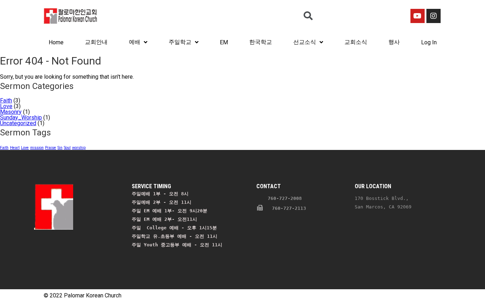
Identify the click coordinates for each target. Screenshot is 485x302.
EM (224, 42)
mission (37, 147)
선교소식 (304, 42)
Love (6, 106)
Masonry (11, 111)
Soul (67, 147)
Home (56, 42)
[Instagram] (433, 16)
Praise (50, 147)
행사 (394, 42)
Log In (429, 42)
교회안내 (96, 42)
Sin (60, 147)
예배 (134, 42)
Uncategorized (18, 123)
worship (79, 147)
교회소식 (355, 42)
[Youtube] (417, 16)
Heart (15, 147)
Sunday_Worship (21, 117)
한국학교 (260, 42)
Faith (6, 100)
